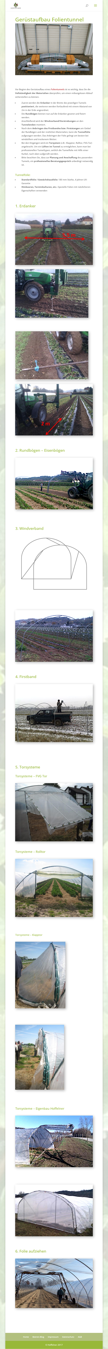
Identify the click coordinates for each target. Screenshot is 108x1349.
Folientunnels (57, 89)
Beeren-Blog (38, 1337)
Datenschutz (68, 1337)
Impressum (53, 1337)
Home (26, 1337)
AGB (80, 1337)
